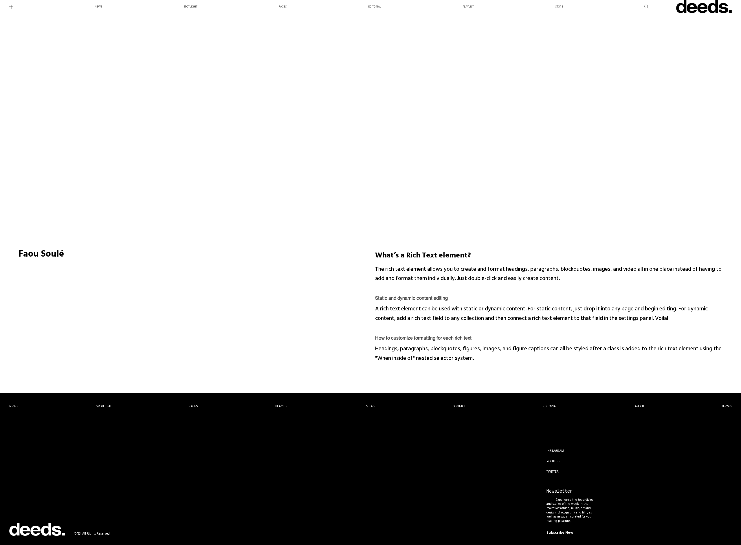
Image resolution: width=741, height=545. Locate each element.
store (559, 6)
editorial (374, 6)
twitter (552, 471)
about (639, 406)
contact (459, 406)
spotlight (190, 6)
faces (283, 6)
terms (727, 406)
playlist (468, 6)
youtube (553, 461)
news (98, 6)
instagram (555, 451)
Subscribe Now (559, 532)
